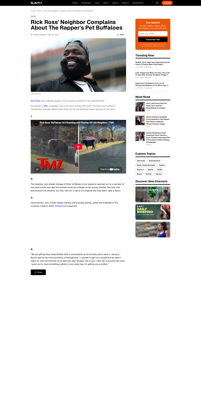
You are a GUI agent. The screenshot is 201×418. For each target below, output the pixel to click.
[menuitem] (106, 3)
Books (139, 174)
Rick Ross (35, 100)
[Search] (157, 3)
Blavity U (140, 170)
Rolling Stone (61, 206)
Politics (149, 174)
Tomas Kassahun (39, 35)
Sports (150, 170)
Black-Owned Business (146, 165)
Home (33, 11)
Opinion (159, 174)
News (40, 11)
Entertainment (154, 161)
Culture (162, 165)
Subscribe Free (153, 39)
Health (159, 170)
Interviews (141, 161)
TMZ (46, 106)
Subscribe (167, 3)
